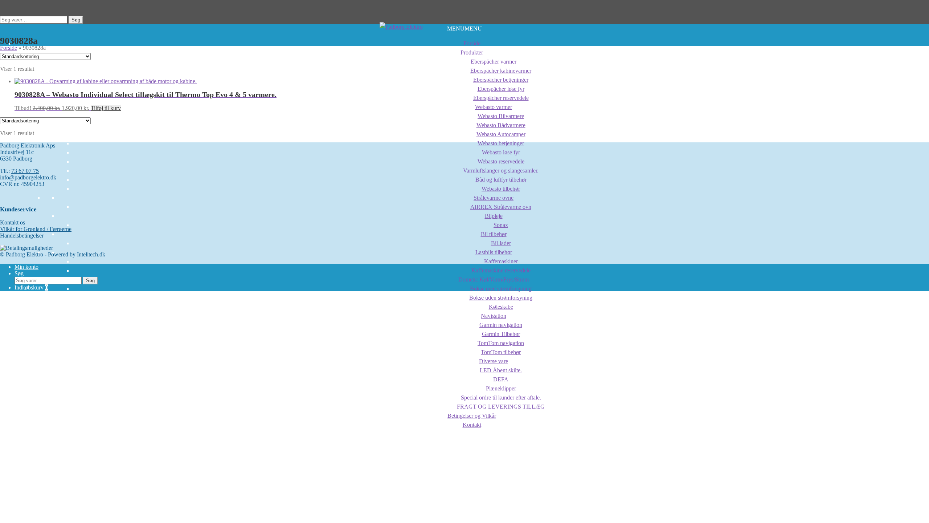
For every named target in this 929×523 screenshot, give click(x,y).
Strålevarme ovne (493, 198)
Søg (75, 20)
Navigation (493, 316)
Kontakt (472, 425)
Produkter (472, 52)
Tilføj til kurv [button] (106, 108)
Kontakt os (12, 222)
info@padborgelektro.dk (28, 177)
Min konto (26, 267)
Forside (471, 43)
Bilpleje (494, 216)
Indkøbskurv (31, 287)
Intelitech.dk (91, 254)
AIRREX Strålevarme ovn (500, 207)
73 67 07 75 (25, 171)
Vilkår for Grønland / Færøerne (35, 229)
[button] (464, 28)
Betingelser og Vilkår (471, 416)
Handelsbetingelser (22, 235)
